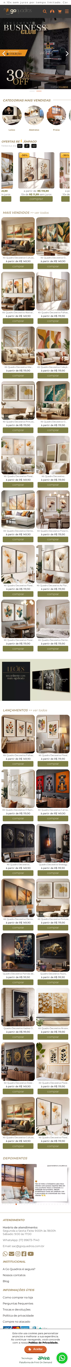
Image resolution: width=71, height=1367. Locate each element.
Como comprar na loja (18, 1297)
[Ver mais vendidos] (35, 53)
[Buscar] (45, 11)
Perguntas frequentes (18, 1303)
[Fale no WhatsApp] (62, 1358)
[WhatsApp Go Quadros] (5, 1254)
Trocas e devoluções (17, 1309)
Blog (6, 1281)
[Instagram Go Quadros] (18, 1254)
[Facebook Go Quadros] (24, 1254)
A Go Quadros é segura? (19, 1269)
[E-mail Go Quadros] (11, 1254)
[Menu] (67, 11)
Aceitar (38, 1349)
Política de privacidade (18, 1315)
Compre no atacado (16, 1321)
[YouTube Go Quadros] (31, 1254)
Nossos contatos (14, 1275)
